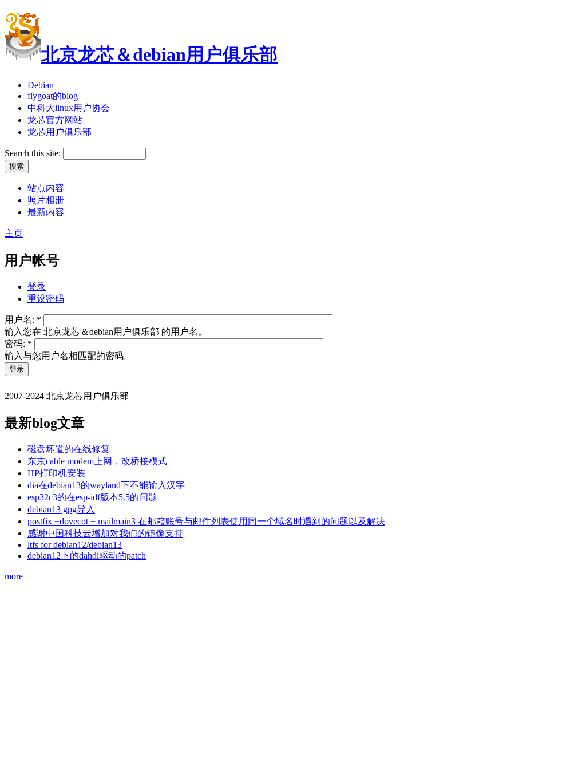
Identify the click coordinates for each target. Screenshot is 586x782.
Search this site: (34, 153)
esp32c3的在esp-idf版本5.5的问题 (92, 497)
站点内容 (45, 188)
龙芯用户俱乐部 (59, 132)
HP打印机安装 (56, 473)
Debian (40, 85)
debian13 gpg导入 (61, 509)
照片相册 (45, 200)
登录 (36, 286)
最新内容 (45, 212)
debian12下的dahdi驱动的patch (86, 555)
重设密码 (45, 298)
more (14, 576)
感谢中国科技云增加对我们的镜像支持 (105, 533)
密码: (18, 344)
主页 (14, 233)
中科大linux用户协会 (68, 108)
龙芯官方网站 (54, 120)
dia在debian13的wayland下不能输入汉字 (106, 485)
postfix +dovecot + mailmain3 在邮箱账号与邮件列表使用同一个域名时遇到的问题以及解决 (206, 521)
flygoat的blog (52, 96)
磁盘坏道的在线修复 (68, 449)
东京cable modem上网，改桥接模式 (97, 461)
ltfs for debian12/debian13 (74, 545)
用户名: (23, 320)
